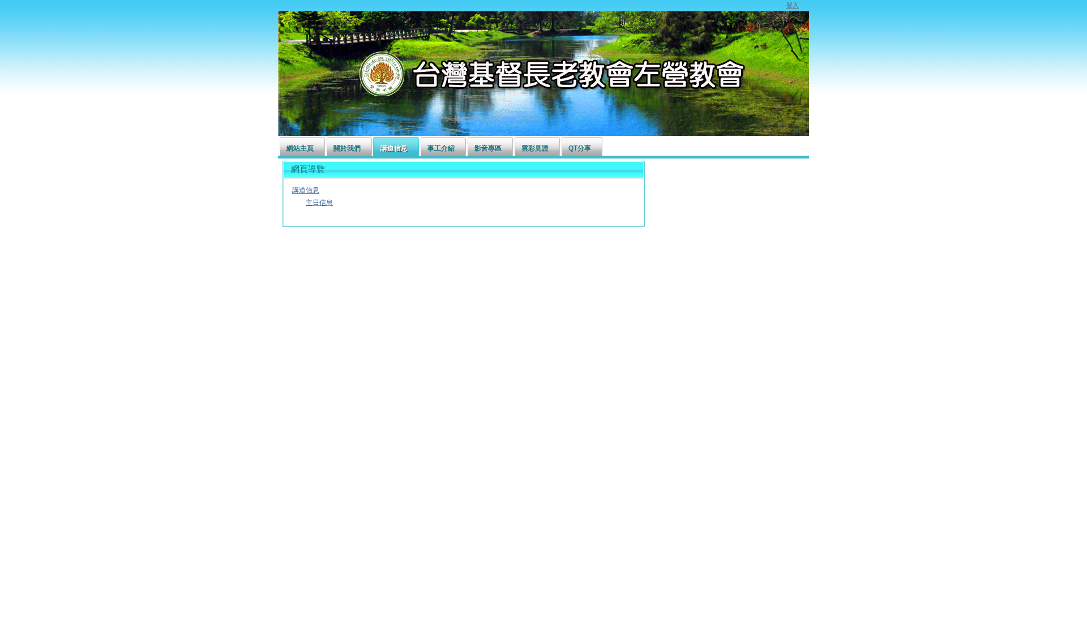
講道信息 (305, 190)
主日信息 (319, 203)
